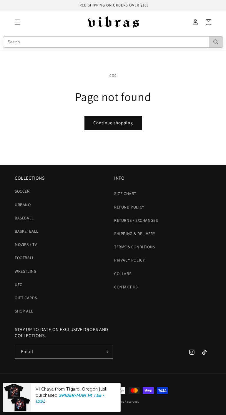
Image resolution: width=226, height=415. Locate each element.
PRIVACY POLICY (129, 260)
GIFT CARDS (26, 297)
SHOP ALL (24, 311)
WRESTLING (25, 271)
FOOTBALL (24, 257)
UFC (18, 284)
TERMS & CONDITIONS (134, 246)
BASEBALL (24, 218)
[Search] (216, 42)
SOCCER (22, 191)
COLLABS (122, 273)
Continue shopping (113, 122)
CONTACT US (126, 287)
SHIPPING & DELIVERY (134, 233)
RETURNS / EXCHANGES (136, 220)
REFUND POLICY (129, 207)
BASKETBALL (27, 231)
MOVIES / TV (26, 244)
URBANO (23, 204)
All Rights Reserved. (125, 402)
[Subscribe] (106, 352)
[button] (17, 22)
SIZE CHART (125, 193)
